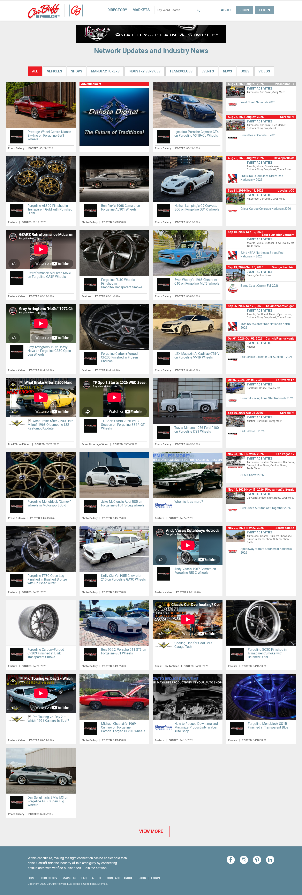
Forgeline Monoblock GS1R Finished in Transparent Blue (268, 725)
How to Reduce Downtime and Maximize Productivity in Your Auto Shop (196, 727)
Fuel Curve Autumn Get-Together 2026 (266, 508)
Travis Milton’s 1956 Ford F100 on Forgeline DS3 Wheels (196, 429)
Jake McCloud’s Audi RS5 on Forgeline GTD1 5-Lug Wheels (122, 503)
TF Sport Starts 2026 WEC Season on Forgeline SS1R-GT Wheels (123, 424)
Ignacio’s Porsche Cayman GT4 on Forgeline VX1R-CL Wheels (196, 133)
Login (264, 10)
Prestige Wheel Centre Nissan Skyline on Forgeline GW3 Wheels (49, 135)
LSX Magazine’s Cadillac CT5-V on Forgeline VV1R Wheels (196, 355)
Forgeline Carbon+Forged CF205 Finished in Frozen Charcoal (119, 357)
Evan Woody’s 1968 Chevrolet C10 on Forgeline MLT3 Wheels (196, 281)
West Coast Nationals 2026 (258, 102)
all (35, 71)
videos (264, 71)
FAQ (84, 878)
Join (244, 10)
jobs (245, 71)
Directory (117, 10)
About (227, 10)
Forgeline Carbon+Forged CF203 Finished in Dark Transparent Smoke (46, 653)
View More (151, 831)
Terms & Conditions (84, 883)
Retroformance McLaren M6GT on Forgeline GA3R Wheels (50, 275)
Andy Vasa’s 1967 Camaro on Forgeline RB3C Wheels (195, 571)
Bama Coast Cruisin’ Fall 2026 (260, 285)
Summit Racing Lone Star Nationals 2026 (267, 398)
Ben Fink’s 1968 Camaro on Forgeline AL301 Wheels (120, 207)
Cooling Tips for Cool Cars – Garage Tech (194, 645)
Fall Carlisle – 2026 (253, 431)
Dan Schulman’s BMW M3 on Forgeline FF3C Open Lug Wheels (48, 801)
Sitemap (102, 883)
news (227, 71)
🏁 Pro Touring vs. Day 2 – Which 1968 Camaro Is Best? (48, 719)
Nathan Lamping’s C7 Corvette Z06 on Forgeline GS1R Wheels (196, 207)
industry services (144, 71)
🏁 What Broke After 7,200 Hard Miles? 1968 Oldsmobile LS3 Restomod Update (50, 424)
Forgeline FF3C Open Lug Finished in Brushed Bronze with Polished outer (47, 579)
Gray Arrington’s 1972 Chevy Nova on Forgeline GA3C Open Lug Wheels (49, 350)
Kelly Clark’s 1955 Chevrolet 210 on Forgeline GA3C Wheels (123, 577)
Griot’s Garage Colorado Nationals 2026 (266, 208)
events (208, 71)
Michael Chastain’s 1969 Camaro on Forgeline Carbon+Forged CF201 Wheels (123, 727)
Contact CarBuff (120, 878)
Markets (141, 10)
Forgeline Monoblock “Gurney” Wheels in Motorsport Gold (49, 503)
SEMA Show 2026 (252, 475)
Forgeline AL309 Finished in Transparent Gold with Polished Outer (50, 209)
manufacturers (105, 71)
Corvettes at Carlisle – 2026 (258, 135)
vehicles (54, 71)
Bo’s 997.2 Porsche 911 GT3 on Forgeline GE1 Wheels (123, 651)
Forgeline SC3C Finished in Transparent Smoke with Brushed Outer (267, 653)
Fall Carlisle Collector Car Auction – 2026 (267, 356)
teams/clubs (180, 71)
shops (76, 71)
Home (32, 878)
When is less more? (188, 502)
